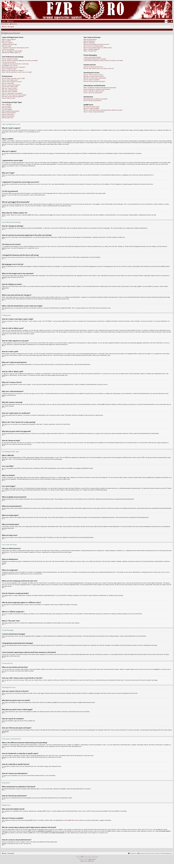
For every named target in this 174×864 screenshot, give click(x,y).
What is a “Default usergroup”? (92, 49)
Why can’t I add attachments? (10, 90)
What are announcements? (9, 112)
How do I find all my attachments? (93, 100)
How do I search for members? (92, 79)
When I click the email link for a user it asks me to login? (17, 72)
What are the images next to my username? (13, 67)
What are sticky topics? (8, 114)
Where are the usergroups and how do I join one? (96, 44)
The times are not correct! (9, 62)
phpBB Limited (46, 811)
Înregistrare (14, 24)
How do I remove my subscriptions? (93, 92)
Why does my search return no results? (94, 76)
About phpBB (114, 811)
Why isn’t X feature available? (91, 108)
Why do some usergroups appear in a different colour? (98, 47)
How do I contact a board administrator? (94, 111)
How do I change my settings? (10, 59)
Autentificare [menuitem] (169, 22)
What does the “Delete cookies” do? (11, 52)
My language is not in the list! (9, 65)
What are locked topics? (8, 116)
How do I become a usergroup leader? (93, 46)
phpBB (162, 266)
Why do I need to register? (9, 39)
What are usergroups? (89, 42)
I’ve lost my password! (8, 49)
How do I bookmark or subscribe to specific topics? (97, 89)
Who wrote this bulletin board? (91, 106)
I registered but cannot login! (9, 44)
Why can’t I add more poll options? (11, 85)
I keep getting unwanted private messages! (95, 59)
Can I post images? (7, 109)
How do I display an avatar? (9, 68)
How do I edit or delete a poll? (10, 86)
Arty (81, 857)
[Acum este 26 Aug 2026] (171, 27)
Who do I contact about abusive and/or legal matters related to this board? (103, 110)
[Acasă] (87, 10)
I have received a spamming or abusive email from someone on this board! (103, 60)
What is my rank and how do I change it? (12, 70)
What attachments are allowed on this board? (95, 99)
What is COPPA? (6, 41)
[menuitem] (166, 21)
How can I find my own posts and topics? (94, 81)
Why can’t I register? (7, 42)
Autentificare (6, 24)
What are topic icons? (7, 117)
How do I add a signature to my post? (12, 81)
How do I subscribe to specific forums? (94, 91)
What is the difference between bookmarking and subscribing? (100, 87)
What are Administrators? (90, 39)
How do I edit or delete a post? (10, 80)
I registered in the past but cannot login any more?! (15, 47)
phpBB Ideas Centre (73, 820)
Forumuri (11, 21)
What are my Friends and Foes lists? (93, 67)
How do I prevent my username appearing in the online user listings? (20, 60)
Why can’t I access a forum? (9, 88)
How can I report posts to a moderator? (12, 93)
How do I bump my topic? (8, 98)
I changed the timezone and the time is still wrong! (15, 64)
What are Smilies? (7, 107)
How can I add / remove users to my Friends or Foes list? (99, 68)
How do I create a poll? (8, 83)
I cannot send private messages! (92, 57)
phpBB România (91, 859)
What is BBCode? (6, 104)
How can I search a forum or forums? (93, 74)
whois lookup (111, 829)
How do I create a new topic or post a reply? (13, 78)
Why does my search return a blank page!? (95, 78)
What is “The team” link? (90, 51)
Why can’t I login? (6, 46)
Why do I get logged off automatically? (12, 51)
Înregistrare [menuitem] (172, 22)
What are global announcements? (10, 111)
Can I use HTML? (6, 106)
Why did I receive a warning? (9, 91)
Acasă (3, 21)
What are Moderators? (89, 41)
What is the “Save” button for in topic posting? (14, 95)
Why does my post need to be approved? (13, 96)
